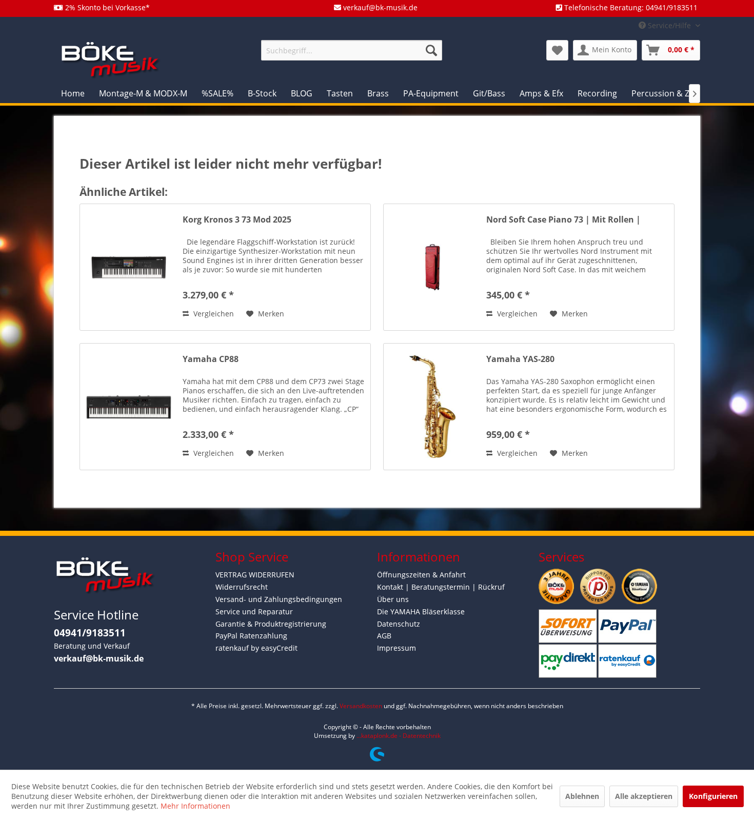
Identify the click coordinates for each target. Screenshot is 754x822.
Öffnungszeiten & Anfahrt (421, 574)
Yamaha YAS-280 (520, 359)
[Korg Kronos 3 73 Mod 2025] (128, 267)
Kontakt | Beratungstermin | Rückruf (441, 587)
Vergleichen (212, 313)
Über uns (393, 599)
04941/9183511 (90, 632)
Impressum (396, 648)
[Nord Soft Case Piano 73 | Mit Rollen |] (432, 267)
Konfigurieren (713, 796)
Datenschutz (398, 624)
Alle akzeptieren (643, 796)
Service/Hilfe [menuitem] (669, 25)
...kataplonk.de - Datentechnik (398, 735)
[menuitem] (351, 50)
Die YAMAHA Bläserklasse (421, 611)
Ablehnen (582, 796)
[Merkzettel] (557, 50)
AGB (384, 635)
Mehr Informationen (195, 806)
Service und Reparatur (254, 611)
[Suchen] (431, 50)
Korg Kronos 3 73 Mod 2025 (237, 219)
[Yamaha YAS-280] (432, 406)
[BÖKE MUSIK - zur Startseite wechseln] (110, 59)
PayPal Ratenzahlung (251, 635)
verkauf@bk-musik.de (99, 658)
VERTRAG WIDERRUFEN (254, 574)
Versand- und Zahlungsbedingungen (278, 599)
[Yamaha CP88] (128, 406)
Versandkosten (361, 705)
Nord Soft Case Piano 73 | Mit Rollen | (563, 219)
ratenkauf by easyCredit (256, 648)
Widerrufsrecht (241, 587)
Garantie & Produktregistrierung (270, 624)
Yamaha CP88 (211, 359)
